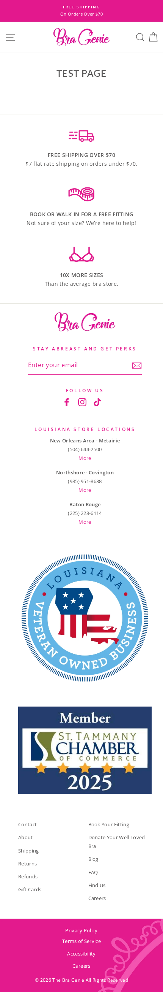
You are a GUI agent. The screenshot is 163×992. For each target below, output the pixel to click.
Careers (97, 898)
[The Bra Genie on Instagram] (82, 402)
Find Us (97, 885)
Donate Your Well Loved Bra (116, 841)
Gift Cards (29, 889)
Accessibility (81, 953)
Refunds (28, 876)
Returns (27, 863)
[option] (81, 11)
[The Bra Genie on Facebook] (67, 402)
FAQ (93, 872)
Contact (27, 824)
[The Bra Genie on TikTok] (97, 402)
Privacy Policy (81, 930)
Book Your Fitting (108, 824)
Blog (93, 859)
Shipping (28, 850)
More (84, 458)
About (25, 837)
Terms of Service (81, 941)
